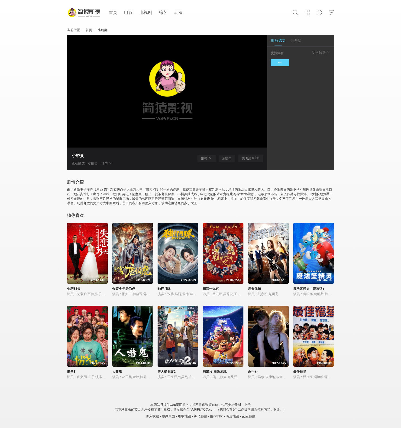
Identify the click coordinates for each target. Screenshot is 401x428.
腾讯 (280, 63)
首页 (113, 12)
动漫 (178, 12)
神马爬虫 (200, 416)
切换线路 (319, 52)
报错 (204, 158)
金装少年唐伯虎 (123, 288)
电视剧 (145, 12)
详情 (105, 163)
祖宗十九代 (211, 288)
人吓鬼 (117, 371)
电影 (128, 12)
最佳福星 (299, 371)
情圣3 (71, 371)
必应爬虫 (248, 416)
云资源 (295, 41)
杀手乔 (253, 371)
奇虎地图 (232, 416)
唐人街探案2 (167, 371)
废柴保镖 (254, 288)
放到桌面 (168, 416)
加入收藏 (152, 416)
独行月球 (164, 288)
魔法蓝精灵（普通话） (309, 288)
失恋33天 (74, 288)
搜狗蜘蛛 (216, 416)
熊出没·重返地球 (215, 371)
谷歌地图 (184, 416)
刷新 (225, 158)
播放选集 (278, 41)
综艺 (163, 12)
